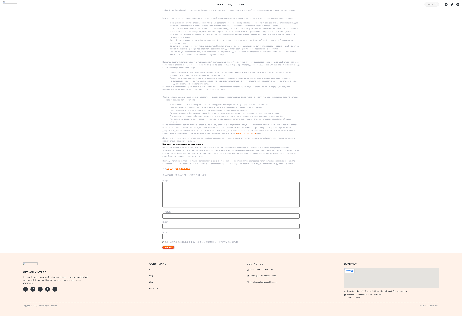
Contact (241, 4)
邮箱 (165, 222)
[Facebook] (25, 289)
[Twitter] (40, 289)
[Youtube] (47, 289)
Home (220, 4)
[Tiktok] (32, 289)
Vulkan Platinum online (178, 168)
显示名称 (167, 212)
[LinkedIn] (54, 289)
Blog (230, 4)
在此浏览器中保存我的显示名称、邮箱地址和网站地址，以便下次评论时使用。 (202, 242)
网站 (164, 232)
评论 (165, 181)
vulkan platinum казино (246, 133)
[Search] (436, 4)
